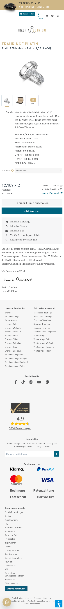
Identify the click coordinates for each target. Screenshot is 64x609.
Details (9, 112)
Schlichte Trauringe (42, 324)
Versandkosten (14, 601)
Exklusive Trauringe (42, 320)
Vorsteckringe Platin (42, 351)
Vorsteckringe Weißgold (44, 343)
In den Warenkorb (50, 193)
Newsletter (9, 561)
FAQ (6, 524)
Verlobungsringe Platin (15, 366)
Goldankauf (10, 531)
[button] (58, 603)
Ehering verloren (12, 550)
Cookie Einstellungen (14, 512)
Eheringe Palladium (13, 343)
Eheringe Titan (11, 347)
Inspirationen (10, 542)
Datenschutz (10, 565)
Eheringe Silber (11, 339)
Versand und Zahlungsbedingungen (14, 574)
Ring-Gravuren (11, 554)
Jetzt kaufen (31, 211)
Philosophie (10, 539)
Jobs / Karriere (11, 520)
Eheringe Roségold (13, 331)
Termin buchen (28, 14)
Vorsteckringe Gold (42, 339)
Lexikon (8, 546)
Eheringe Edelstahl (13, 351)
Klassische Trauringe (43, 312)
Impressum (10, 579)
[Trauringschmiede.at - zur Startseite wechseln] (32, 29)
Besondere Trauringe (43, 316)
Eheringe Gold (11, 324)
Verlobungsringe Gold (14, 354)
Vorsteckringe (11, 320)
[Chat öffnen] (6, 602)
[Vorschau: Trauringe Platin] (7, 100)
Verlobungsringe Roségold (16, 362)
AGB (6, 569)
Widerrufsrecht (11, 583)
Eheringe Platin (11, 335)
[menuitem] (17, 312)
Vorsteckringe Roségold (44, 347)
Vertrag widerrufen (16, 588)
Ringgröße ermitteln (13, 558)
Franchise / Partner (13, 527)
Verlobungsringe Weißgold (16, 358)
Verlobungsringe (12, 316)
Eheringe (9, 312)
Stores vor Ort (11, 535)
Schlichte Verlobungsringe (45, 331)
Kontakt (8, 516)
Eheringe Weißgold (13, 328)
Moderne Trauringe (42, 328)
